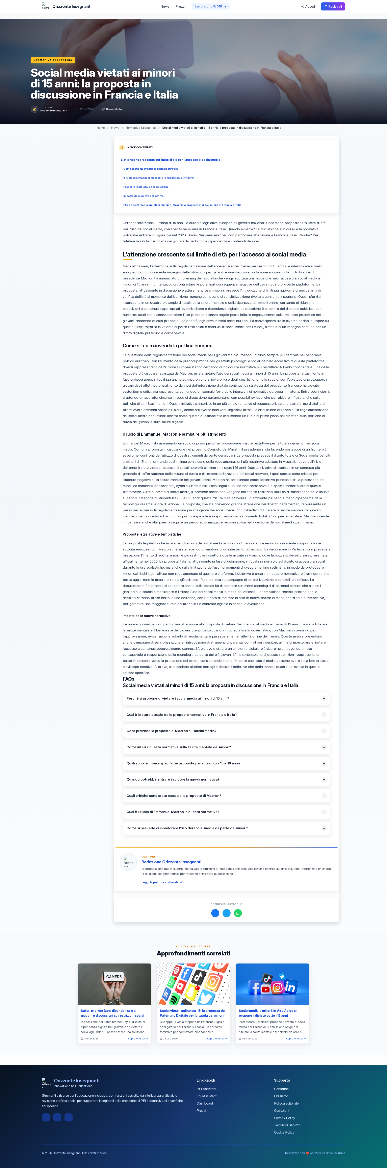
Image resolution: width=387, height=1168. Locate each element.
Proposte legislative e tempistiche (146, 186)
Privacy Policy (284, 1118)
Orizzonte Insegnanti (53, 110)
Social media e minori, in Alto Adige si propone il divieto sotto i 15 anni (267, 1013)
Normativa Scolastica (52, 60)
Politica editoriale (286, 1103)
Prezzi (180, 6)
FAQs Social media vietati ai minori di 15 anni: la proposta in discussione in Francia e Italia (182, 205)
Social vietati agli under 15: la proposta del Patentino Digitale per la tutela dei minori (192, 1013)
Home (101, 127)
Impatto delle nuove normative (143, 195)
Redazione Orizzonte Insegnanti (171, 862)
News (165, 6)
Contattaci (281, 1089)
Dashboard (205, 1103)
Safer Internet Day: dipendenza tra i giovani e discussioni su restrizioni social (112, 1013)
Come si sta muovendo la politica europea (150, 168)
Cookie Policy (284, 1132)
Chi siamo (281, 1096)
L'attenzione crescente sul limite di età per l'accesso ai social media (170, 159)
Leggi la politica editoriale (160, 882)
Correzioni (281, 1111)
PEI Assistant (206, 1089)
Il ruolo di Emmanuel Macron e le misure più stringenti (158, 177)
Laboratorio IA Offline (210, 6)
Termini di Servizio (287, 1125)
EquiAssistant (206, 1096)
